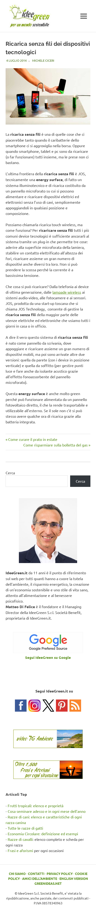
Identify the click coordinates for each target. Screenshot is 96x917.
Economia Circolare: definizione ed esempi (43, 833)
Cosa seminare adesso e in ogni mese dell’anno (47, 811)
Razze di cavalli (20, 839)
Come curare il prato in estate (32, 439)
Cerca (10, 472)
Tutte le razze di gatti (25, 828)
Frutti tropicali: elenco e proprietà (35, 805)
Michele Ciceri (43, 60)
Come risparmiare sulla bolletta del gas (55, 444)
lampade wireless (66, 292)
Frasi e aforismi (20, 850)
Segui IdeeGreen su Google (48, 657)
